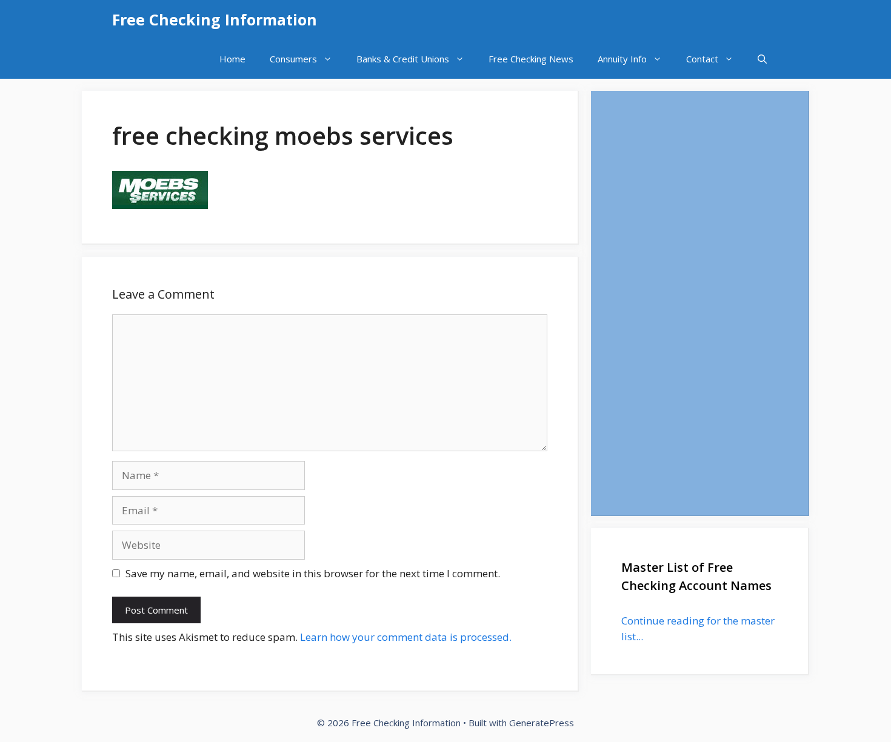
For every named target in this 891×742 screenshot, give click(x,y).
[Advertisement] (699, 303)
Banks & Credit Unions (402, 59)
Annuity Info (622, 59)
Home (232, 59)
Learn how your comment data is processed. (406, 637)
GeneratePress (541, 723)
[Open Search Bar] (762, 59)
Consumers (293, 59)
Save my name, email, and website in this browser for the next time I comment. (312, 573)
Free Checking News (531, 59)
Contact (702, 59)
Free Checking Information (214, 19)
